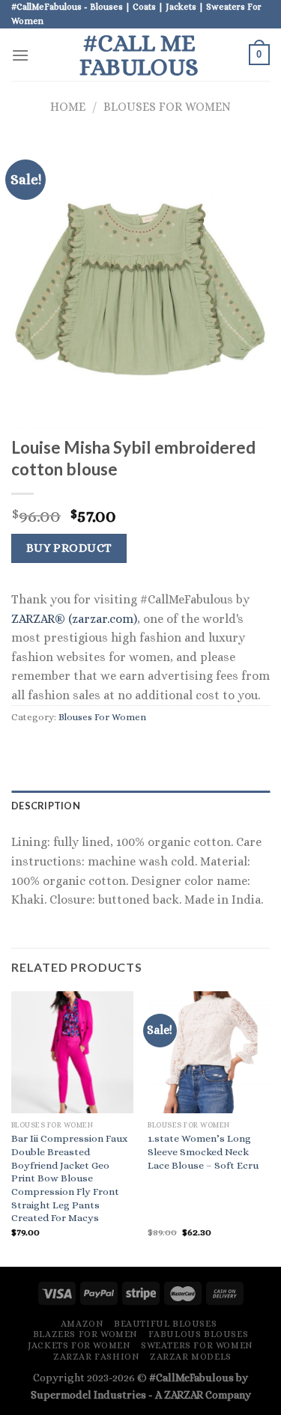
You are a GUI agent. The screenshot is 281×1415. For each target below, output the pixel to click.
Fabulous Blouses (198, 1334)
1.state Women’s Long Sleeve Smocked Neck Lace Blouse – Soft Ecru (203, 1151)
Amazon (82, 1323)
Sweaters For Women (197, 1345)
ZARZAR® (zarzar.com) (74, 619)
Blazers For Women (85, 1334)
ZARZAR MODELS (191, 1356)
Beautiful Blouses (165, 1323)
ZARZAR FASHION (96, 1356)
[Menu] (20, 55)
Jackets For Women (79, 1345)
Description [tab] (45, 806)
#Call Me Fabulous (139, 55)
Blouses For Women (167, 107)
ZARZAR (183, 1395)
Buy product (69, 548)
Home (67, 107)
